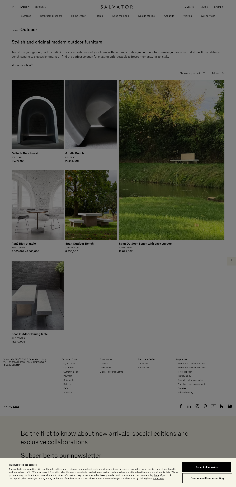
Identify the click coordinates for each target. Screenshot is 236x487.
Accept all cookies (207, 467)
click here (158, 478)
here (156, 475)
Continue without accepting (207, 477)
